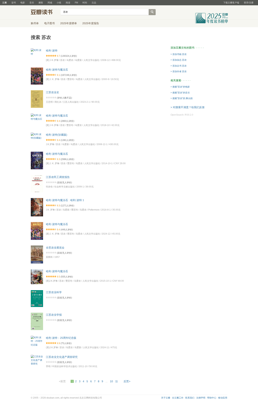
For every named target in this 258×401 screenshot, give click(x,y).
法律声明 (200, 397)
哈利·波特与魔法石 (57, 69)
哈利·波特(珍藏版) (56, 134)
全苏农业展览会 (55, 247)
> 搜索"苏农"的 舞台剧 (182, 98)
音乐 (31, 2)
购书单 (35, 23)
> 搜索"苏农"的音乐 (180, 92)
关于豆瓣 (165, 397)
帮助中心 (211, 397)
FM (76, 2)
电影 (22, 2)
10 (111, 381)
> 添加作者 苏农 (179, 71)
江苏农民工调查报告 (58, 177)
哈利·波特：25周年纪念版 (61, 337)
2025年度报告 (90, 23)
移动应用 (222, 397)
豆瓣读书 (44, 12)
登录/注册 (248, 2)
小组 (59, 2)
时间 (85, 2)
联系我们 (189, 397)
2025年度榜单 (68, 23)
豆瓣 (4, 2)
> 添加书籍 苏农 (179, 54)
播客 (41, 2)
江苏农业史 (52, 92)
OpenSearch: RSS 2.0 (182, 114)
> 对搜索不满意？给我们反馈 (188, 107)
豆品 (94, 2)
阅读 (68, 2)
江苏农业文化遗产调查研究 (62, 356)
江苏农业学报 (54, 314)
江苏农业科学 (54, 292)
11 (116, 381)
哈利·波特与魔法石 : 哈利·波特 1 (65, 200)
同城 (50, 2)
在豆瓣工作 (177, 397)
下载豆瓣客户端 (231, 2)
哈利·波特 (51, 50)
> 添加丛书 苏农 (179, 66)
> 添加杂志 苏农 (179, 60)
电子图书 (49, 23)
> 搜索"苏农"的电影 (180, 86)
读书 (13, 2)
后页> (127, 381)
